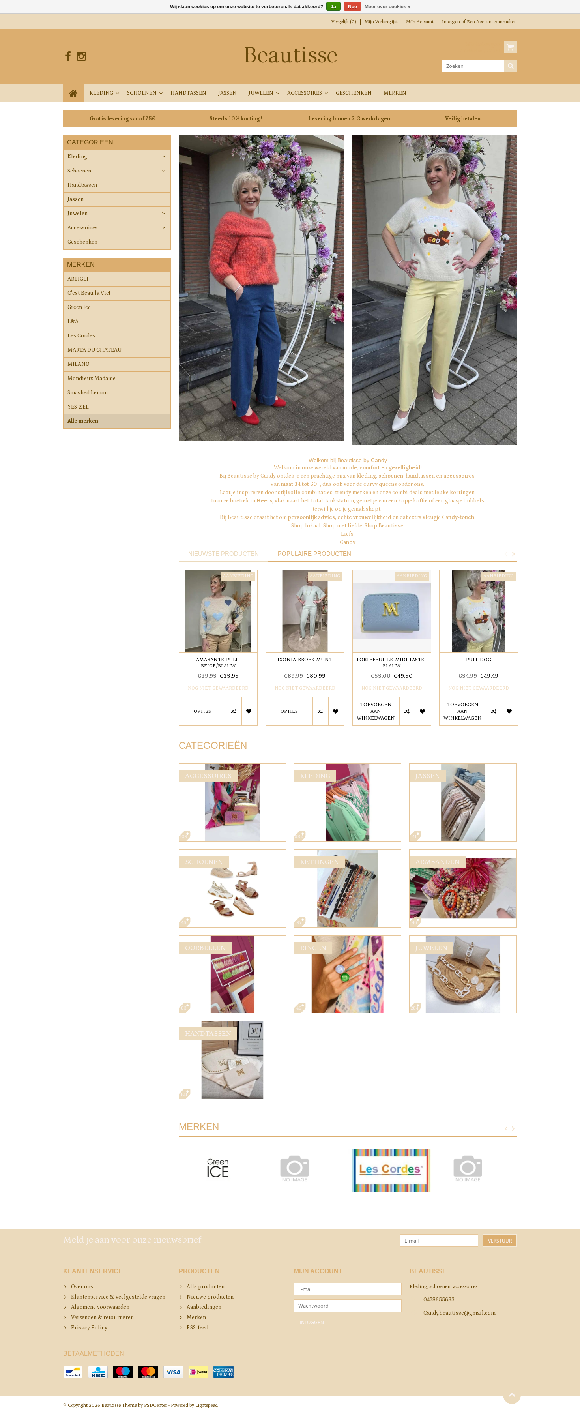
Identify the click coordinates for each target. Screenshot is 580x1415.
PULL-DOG (478, 660)
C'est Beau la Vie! (88, 293)
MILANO (78, 364)
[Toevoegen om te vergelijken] (233, 711)
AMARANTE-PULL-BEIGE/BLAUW (218, 663)
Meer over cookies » (387, 6)
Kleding (101, 93)
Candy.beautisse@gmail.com (459, 1313)
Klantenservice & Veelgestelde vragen (118, 1297)
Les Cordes (81, 336)
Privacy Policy (89, 1328)
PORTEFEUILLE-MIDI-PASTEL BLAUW (392, 663)
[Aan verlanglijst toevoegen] (249, 711)
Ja (333, 6)
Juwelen (261, 93)
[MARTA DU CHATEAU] (477, 1168)
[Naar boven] (512, 1395)
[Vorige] (506, 1129)
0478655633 (439, 1300)
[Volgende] (513, 1129)
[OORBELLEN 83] (232, 940)
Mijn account (420, 21)
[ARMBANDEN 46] (463, 854)
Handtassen (188, 93)
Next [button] (513, 554)
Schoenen (142, 93)
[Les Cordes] (391, 1170)
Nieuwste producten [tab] (223, 553)
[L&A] (304, 1168)
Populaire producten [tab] (314, 553)
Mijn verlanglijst (381, 21)
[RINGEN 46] (347, 940)
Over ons (82, 1287)
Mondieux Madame (91, 378)
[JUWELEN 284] (463, 940)
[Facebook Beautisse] (68, 56)
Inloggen (451, 21)
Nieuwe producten (210, 1297)
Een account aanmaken (492, 21)
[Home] (73, 93)
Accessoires (304, 93)
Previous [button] (505, 554)
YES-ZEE (78, 407)
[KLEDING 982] (347, 768)
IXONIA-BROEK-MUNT (304, 660)
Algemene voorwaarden (100, 1307)
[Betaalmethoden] (73, 1372)
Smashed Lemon (87, 393)
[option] (218, 652)
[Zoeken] (510, 66)
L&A (73, 322)
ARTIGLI (77, 279)
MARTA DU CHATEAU (94, 350)
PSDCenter (155, 1405)
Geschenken (354, 93)
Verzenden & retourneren (102, 1317)
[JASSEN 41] (463, 768)
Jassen (227, 93)
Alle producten (206, 1287)
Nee (352, 6)
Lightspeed (206, 1405)
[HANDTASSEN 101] (232, 1025)
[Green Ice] (218, 1170)
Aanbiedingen (204, 1307)
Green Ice (79, 307)
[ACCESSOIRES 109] (232, 768)
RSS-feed (197, 1328)
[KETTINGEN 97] (347, 854)
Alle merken (82, 421)
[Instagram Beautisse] (81, 56)
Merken (395, 93)
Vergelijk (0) (343, 21)
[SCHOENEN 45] (232, 854)
